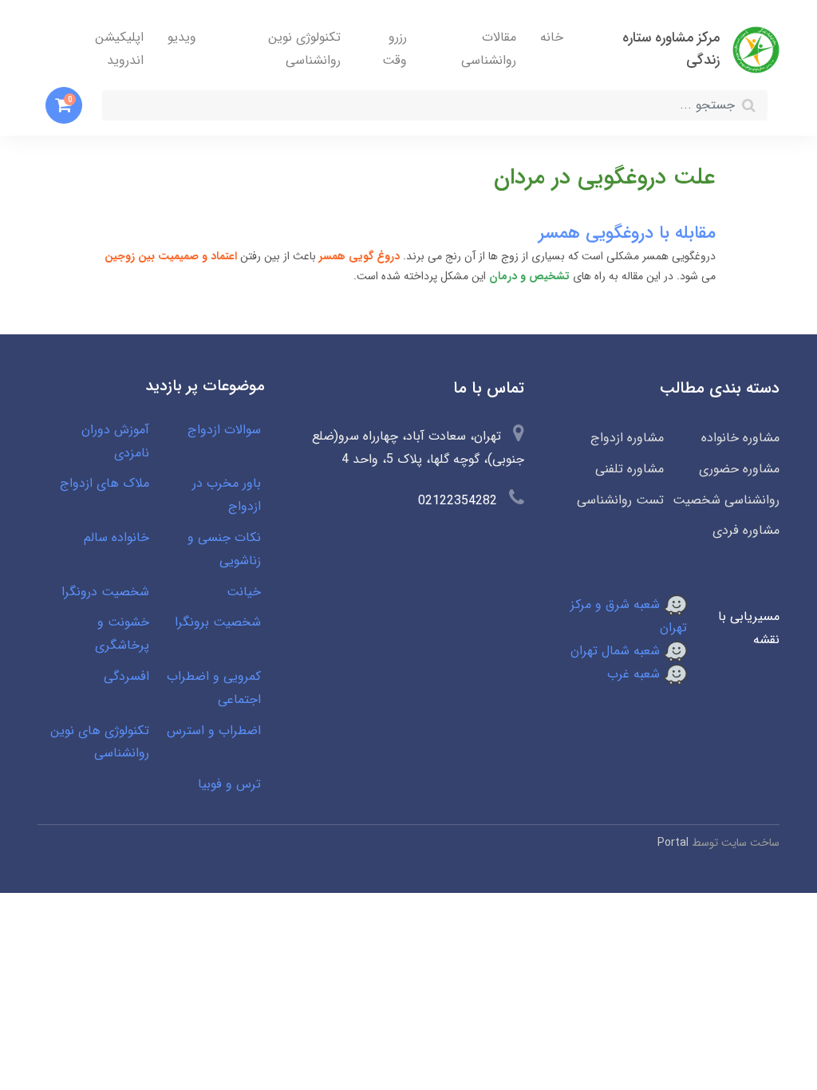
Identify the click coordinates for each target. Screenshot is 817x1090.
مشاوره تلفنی (629, 469)
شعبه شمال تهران (617, 651)
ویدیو (182, 37)
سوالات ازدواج (224, 430)
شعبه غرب (635, 674)
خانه (551, 37)
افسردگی (126, 676)
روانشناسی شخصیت (726, 500)
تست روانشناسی (620, 500)
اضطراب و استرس (214, 730)
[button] (63, 105)
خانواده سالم (116, 537)
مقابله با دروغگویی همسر (627, 233)
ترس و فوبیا (229, 784)
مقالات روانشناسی (488, 48)
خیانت (244, 592)
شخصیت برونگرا (218, 622)
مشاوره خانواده (740, 438)
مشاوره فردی (746, 530)
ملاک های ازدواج (104, 483)
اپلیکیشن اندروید (119, 48)
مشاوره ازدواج (627, 438)
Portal (673, 842)
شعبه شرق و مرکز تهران (628, 616)
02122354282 (457, 501)
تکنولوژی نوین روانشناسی (304, 48)
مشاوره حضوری (739, 469)
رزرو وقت (394, 48)
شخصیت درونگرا (105, 592)
